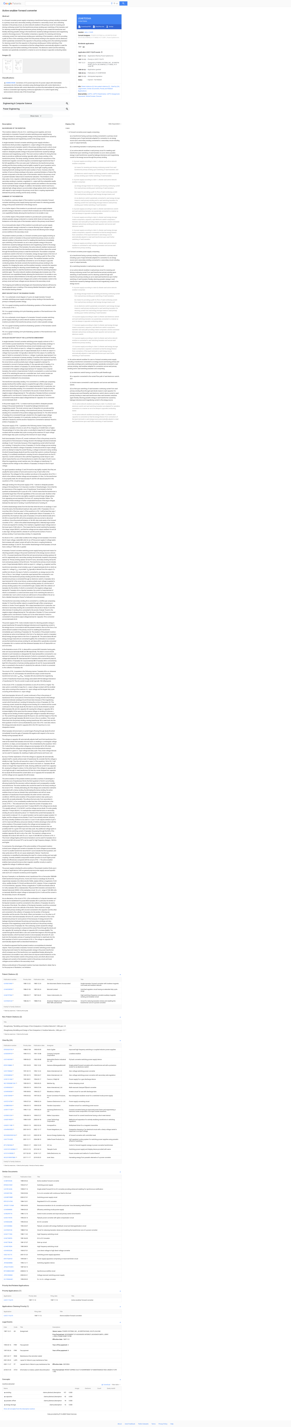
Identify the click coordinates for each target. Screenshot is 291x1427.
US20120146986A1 (10, 1149)
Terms (154, 1424)
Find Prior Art (99, 26)
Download (106, 1384)
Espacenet (81, 96)
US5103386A (8, 1226)
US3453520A (8, 1250)
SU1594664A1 (8, 1279)
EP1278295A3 (8, 1145)
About (120, 1424)
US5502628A (8, 1222)
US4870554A (8, 1181)
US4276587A (8, 1238)
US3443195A (8, 1193)
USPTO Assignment (113, 94)
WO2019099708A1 (10, 1157)
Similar (111, 26)
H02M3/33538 (10, 83)
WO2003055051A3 (10, 1135)
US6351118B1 (8, 1125)
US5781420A (8, 1189)
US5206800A (8, 1075)
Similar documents (93, 88)
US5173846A (8, 1071)
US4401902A (8, 1246)
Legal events (82, 88)
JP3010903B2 (8, 1275)
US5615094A (8, 1095)
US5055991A (8, 1053)
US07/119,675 (8, 1300)
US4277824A (8, 1242)
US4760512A (8, 1001)
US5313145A (8, 1079)
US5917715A (8, 1109)
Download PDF (86, 26)
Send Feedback (130, 1424)
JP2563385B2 (8, 1263)
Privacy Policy (163, 1424)
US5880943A (8, 1105)
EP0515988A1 (8, 1065)
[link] (36, 87)
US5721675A (8, 1101)
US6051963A (8, 1119)
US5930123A (8, 1115)
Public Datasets (143, 1424)
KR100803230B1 (9, 1271)
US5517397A (8, 1218)
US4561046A (8, 983)
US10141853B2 (9, 1153)
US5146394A (8, 1059)
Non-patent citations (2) (102, 86)
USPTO (90, 94)
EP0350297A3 (8, 1049)
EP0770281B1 (8, 1259)
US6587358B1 (8, 1197)
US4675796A (8, 995)
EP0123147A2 (8, 1201)
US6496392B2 (8, 1129)
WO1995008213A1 (10, 1083)
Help (171, 1424)
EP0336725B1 (8, 1185)
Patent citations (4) (88, 86)
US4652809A (8, 989)
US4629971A (8, 1214)
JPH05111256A (9, 1205)
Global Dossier (90, 96)
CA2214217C (8, 1254)
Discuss (99, 96)
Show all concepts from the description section (19, 1409)
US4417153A (8, 1234)
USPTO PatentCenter (99, 94)
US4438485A (8, 1209)
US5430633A (8, 1087)
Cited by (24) (115, 86)
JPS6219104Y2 (8, 1267)
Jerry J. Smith (88, 32)
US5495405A (8, 1091)
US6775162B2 (8, 1139)
